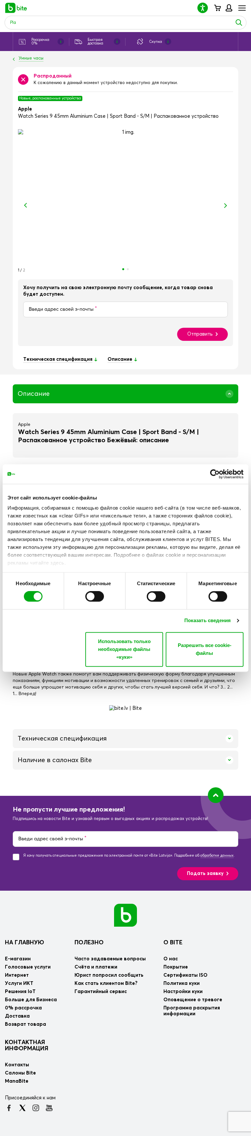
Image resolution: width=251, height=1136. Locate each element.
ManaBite (229, 7)
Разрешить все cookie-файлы (204, 649)
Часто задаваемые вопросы (110, 958)
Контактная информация (26, 1046)
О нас (170, 958)
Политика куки (181, 983)
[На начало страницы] (216, 795)
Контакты (17, 1064)
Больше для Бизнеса (31, 999)
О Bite (172, 943)
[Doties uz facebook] (9, 1108)
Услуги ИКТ (19, 983)
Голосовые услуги (28, 967)
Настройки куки (183, 991)
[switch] (94, 596)
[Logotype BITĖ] (16, 8)
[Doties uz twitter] (22, 1108)
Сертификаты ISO (185, 975)
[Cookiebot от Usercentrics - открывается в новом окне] (214, 474)
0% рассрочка (23, 1007)
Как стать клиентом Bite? (106, 983)
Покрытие (175, 967)
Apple (25, 109)
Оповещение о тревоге (192, 999)
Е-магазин (18, 958)
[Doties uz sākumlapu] (125, 914)
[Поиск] (239, 22)
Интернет (17, 975)
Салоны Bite (20, 1073)
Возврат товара (25, 1024)
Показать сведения (207, 620)
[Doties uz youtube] (49, 1108)
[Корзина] (217, 7)
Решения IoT (20, 991)
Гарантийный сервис (101, 991)
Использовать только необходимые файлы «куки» (124, 649)
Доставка (17, 1016)
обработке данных (217, 855)
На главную (24, 943)
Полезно (89, 943)
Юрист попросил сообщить (109, 975)
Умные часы (31, 58)
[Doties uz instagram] (36, 1108)
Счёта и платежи (96, 967)
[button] (205, 7)
